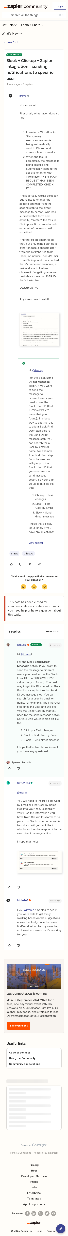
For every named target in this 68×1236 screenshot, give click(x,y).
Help (34, 1170)
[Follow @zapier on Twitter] (47, 1213)
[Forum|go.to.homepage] (26, 6)
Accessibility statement (46, 1152)
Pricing (34, 1165)
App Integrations (34, 1204)
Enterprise (34, 1193)
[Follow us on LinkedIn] (33, 1213)
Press (34, 1181)
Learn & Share (30, 25)
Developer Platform (34, 1176)
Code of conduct (19, 1052)
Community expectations (24, 1063)
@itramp (37, 370)
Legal (40, 1231)
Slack (14, 553)
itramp (23, 95)
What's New (10, 33)
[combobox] (34, 15)
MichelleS (22, 900)
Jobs (34, 1187)
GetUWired (23, 782)
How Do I (11, 42)
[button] (60, 6)
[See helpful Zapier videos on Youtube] (53, 1213)
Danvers (22, 644)
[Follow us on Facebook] (27, 1213)
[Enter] (5, 15)
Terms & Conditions (20, 1152)
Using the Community (22, 1058)
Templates (34, 1198)
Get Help (8, 25)
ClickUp (28, 553)
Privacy (51, 1231)
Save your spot (19, 1025)
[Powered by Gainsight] (34, 1145)
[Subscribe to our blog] (40, 1213)
